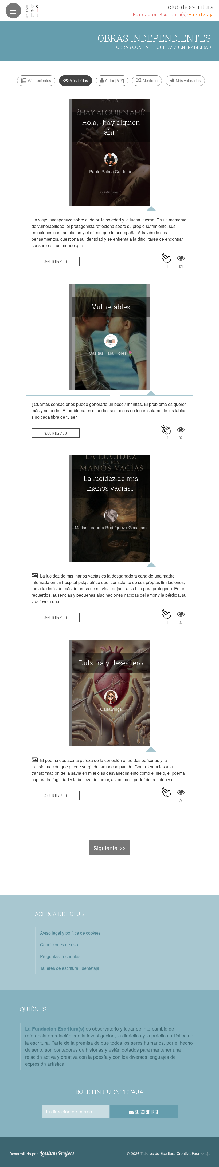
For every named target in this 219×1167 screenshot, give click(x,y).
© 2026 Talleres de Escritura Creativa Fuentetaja (168, 1153)
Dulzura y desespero (111, 662)
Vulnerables (111, 306)
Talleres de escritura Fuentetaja (69, 968)
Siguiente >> (109, 848)
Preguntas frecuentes (60, 956)
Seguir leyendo (55, 261)
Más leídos (78, 80)
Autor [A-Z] (114, 80)
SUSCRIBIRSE (146, 1111)
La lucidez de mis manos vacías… (111, 483)
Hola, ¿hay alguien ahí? (111, 127)
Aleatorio (149, 80)
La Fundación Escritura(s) (54, 1028)
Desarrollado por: (41, 1153)
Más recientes (38, 80)
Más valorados (188, 80)
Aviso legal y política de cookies (70, 933)
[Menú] (13, 11)
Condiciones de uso (59, 945)
